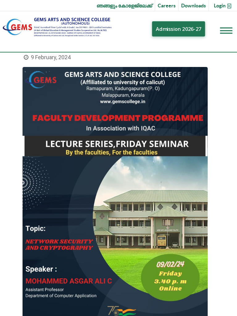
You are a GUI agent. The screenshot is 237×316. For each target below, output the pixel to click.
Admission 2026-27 (179, 29)
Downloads (193, 5)
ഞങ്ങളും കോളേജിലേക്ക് (124, 5)
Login (220, 5)
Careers (167, 5)
